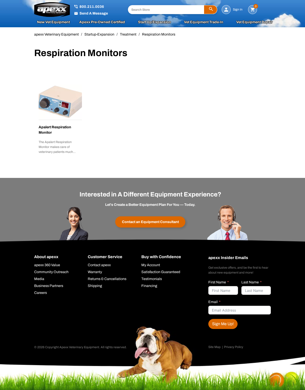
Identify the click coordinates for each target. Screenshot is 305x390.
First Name (217, 282)
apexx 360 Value (47, 265)
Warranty (95, 272)
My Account (150, 265)
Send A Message (93, 13)
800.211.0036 (91, 6)
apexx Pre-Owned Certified (102, 22)
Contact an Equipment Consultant (150, 222)
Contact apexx (99, 265)
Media (39, 279)
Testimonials (151, 279)
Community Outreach (51, 272)
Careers (40, 293)
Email (213, 302)
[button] (210, 9)
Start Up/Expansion (154, 22)
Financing (149, 286)
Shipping (95, 286)
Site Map (214, 347)
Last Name (250, 282)
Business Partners (48, 286)
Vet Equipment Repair (254, 22)
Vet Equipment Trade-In (203, 22)
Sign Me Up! (223, 324)
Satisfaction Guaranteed (160, 272)
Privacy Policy (233, 347)
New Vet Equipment (53, 22)
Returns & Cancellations (107, 279)
